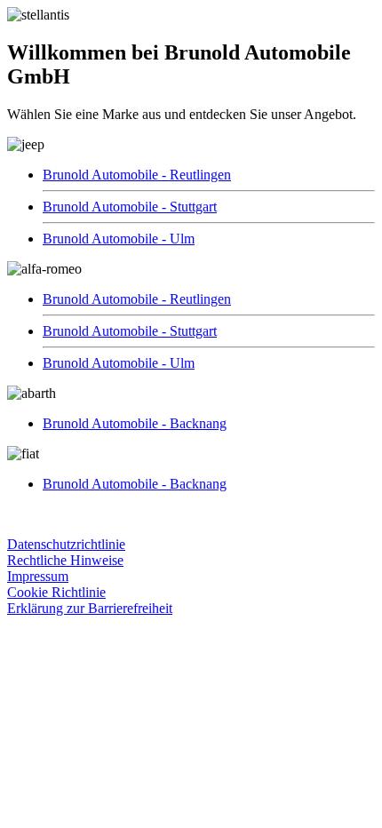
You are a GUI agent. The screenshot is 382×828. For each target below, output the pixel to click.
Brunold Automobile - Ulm (119, 238)
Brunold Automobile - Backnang (135, 423)
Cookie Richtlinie (56, 592)
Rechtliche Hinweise (65, 560)
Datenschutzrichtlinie (66, 544)
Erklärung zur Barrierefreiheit (89, 608)
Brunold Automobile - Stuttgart (130, 206)
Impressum (37, 576)
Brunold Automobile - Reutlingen (137, 174)
